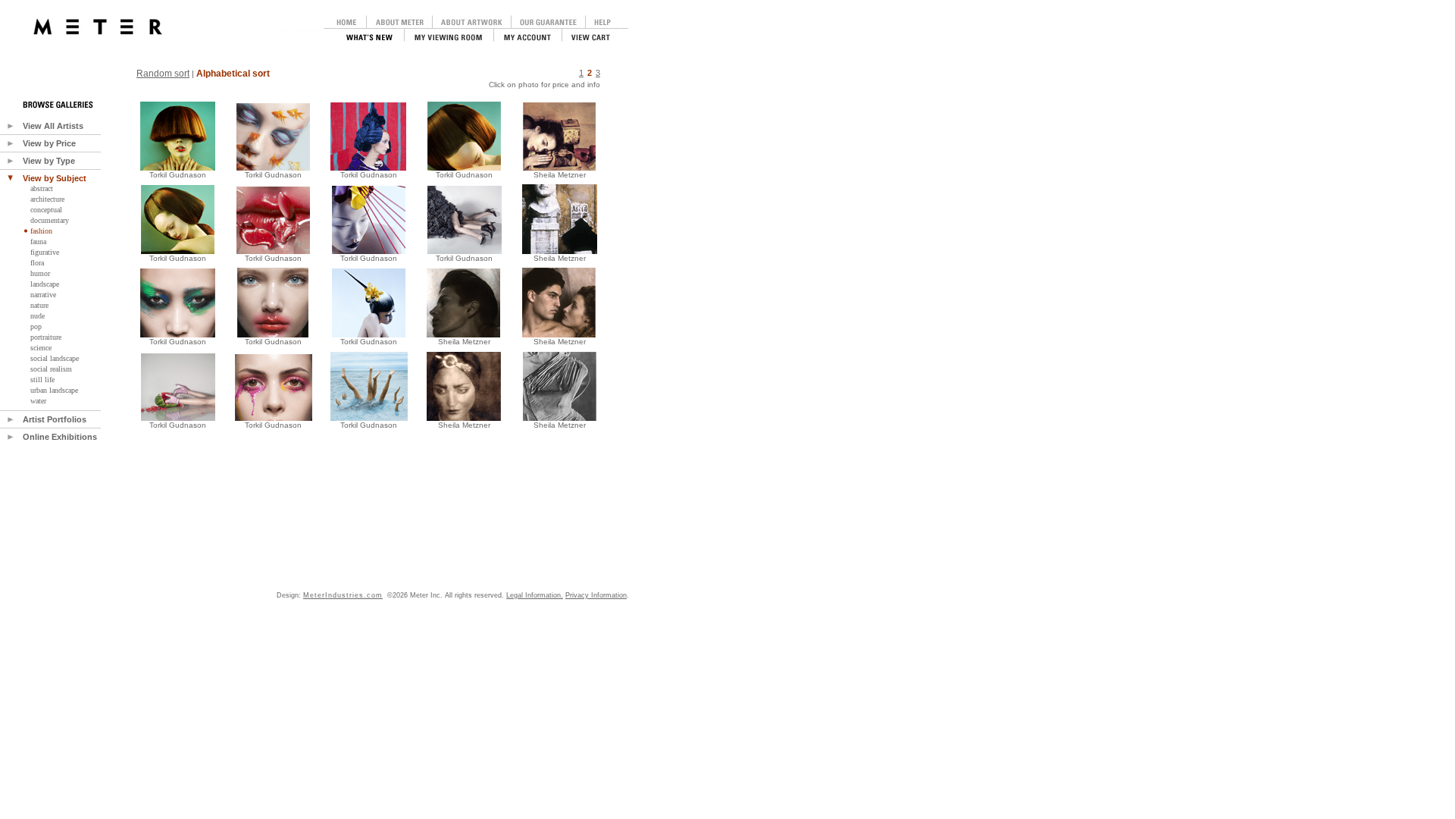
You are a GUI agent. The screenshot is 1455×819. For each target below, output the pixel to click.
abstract (41, 188)
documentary (49, 220)
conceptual (46, 210)
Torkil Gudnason (177, 175)
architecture (47, 199)
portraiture (45, 337)
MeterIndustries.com (343, 595)
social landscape (54, 358)
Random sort (162, 73)
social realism (51, 369)
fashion (41, 231)
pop (36, 326)
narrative (43, 294)
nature (39, 305)
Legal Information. (534, 595)
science (41, 348)
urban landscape (54, 390)
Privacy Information (596, 595)
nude (37, 316)
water (38, 401)
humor (40, 273)
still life (42, 379)
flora (37, 263)
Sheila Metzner (464, 341)
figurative (44, 252)
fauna (38, 241)
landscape (44, 284)
